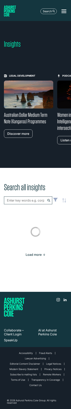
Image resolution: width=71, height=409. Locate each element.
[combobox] (28, 200)
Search (47, 11)
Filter (55, 201)
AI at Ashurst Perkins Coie (47, 332)
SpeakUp (11, 340)
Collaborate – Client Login (14, 332)
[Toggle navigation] (64, 11)
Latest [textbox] (63, 202)
